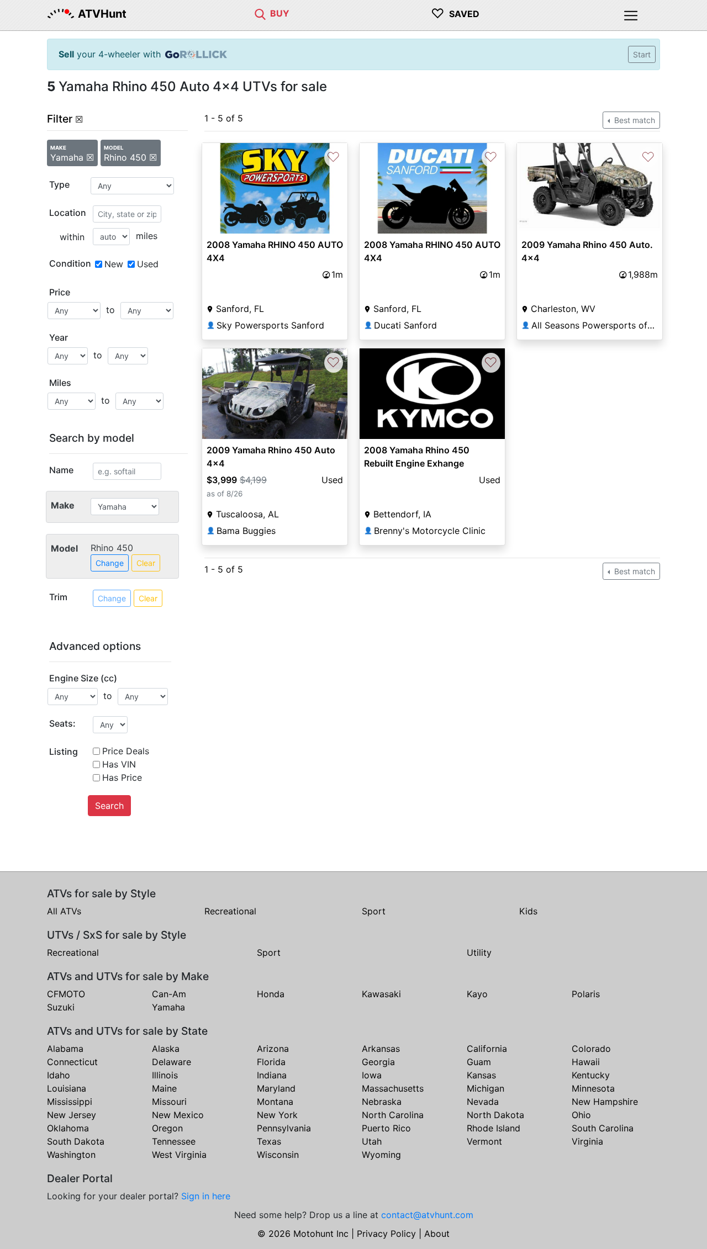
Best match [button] (633, 120)
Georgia (378, 1061)
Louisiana (66, 1088)
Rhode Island (493, 1128)
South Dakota (75, 1141)
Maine (164, 1088)
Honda (270, 993)
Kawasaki (381, 993)
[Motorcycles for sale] (260, 13)
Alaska (166, 1048)
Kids (528, 911)
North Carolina (393, 1114)
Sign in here (205, 1196)
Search (109, 805)
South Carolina (603, 1128)
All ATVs (64, 911)
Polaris (586, 993)
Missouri (169, 1101)
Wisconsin (278, 1154)
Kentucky (591, 1075)
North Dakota (495, 1114)
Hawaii (586, 1061)
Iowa (372, 1075)
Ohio (581, 1114)
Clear (145, 563)
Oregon (167, 1128)
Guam (479, 1061)
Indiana (272, 1075)
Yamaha (168, 1007)
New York (277, 1114)
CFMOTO (66, 993)
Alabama (65, 1048)
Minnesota (593, 1088)
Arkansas (381, 1048)
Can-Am (169, 993)
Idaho (58, 1075)
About (437, 1233)
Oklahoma (68, 1128)
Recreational (230, 911)
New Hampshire (605, 1101)
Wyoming (381, 1154)
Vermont (484, 1141)
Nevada (483, 1101)
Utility (479, 952)
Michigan (485, 1088)
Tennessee (174, 1141)
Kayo (477, 993)
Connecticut (72, 1061)
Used (148, 263)
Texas (269, 1141)
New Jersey (71, 1114)
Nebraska (382, 1101)
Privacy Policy (386, 1233)
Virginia (587, 1141)
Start (642, 54)
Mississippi (69, 1101)
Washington (71, 1154)
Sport (374, 911)
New (113, 263)
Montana (275, 1101)
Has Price (122, 777)
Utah (372, 1141)
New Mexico (178, 1114)
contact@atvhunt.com (427, 1214)
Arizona (273, 1048)
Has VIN (119, 764)
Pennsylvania (284, 1128)
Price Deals (125, 750)
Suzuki (61, 1007)
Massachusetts (393, 1088)
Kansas (481, 1075)
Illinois (165, 1075)
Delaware (171, 1061)
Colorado (591, 1048)
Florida (271, 1061)
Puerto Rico (386, 1128)
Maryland (276, 1088)
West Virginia (179, 1154)
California (487, 1048)
